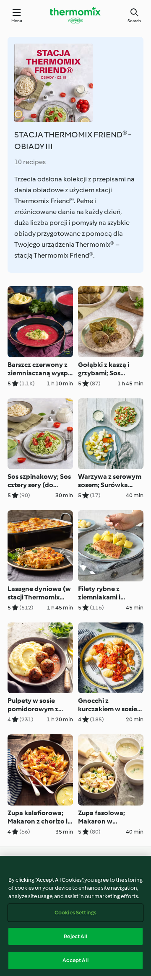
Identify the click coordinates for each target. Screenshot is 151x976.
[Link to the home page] (75, 15)
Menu (17, 20)
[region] (75, 916)
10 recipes (30, 162)
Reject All (75, 936)
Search (134, 20)
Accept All (75, 960)
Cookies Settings (75, 912)
